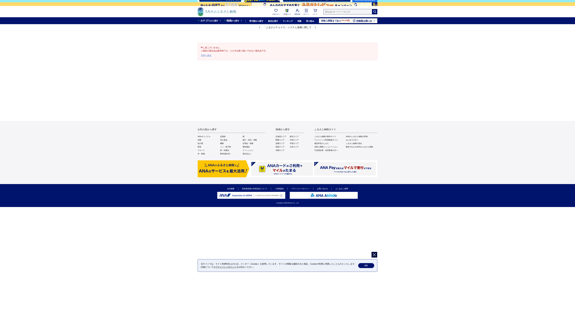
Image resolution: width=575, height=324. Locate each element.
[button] (260, 27)
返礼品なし (247, 154)
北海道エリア (281, 136)
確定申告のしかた (321, 143)
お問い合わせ (322, 189)
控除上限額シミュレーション (326, 147)
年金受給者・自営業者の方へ (326, 150)
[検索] (374, 11)
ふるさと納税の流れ (354, 143)
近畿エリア (280, 143)
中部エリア (294, 140)
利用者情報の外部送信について (254, 189)
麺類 (222, 143)
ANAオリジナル (204, 136)
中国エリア (294, 143)
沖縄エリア (280, 150)
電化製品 (246, 147)
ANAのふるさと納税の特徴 (357, 136)
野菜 (199, 147)
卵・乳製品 (224, 150)
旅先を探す (273, 21)
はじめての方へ (352, 140)
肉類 (199, 140)
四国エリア (280, 147)
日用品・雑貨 (248, 143)
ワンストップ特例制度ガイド (326, 140)
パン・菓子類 (225, 147)
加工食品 (223, 140)
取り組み (310, 21)
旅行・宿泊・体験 (250, 140)
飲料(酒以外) (225, 154)
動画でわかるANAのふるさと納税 (359, 147)
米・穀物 (201, 154)
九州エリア (294, 147)
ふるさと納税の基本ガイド (325, 136)
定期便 (223, 136)
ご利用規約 (279, 189)
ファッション (248, 150)
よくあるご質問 (341, 189)
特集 (300, 21)
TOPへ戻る (206, 55)
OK (366, 265)
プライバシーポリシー (300, 189)
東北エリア (294, 136)
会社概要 (230, 189)
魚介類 (200, 143)
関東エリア (280, 140)
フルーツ (201, 150)
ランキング (288, 21)
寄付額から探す (256, 21)
